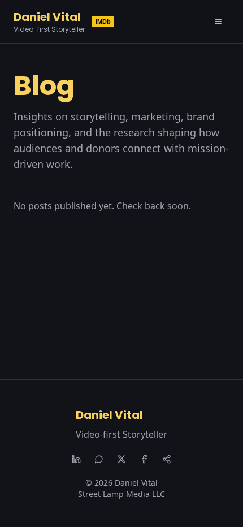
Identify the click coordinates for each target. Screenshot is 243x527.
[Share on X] (121, 459)
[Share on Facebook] (144, 459)
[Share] (167, 459)
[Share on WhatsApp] (99, 459)
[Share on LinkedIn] (76, 459)
